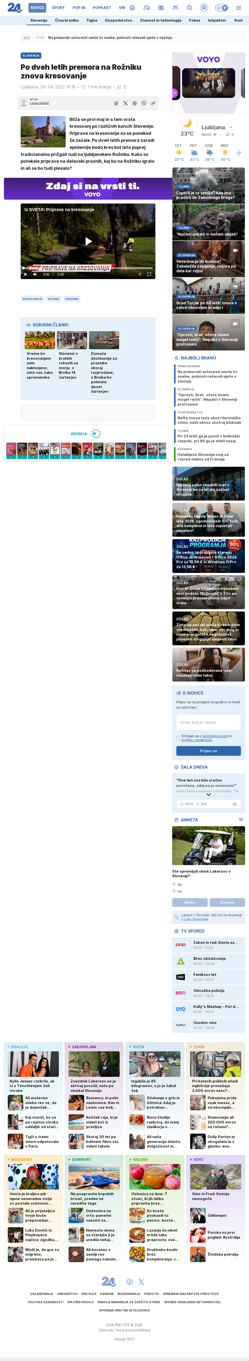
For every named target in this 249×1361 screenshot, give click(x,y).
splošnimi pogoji (215, 736)
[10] (98, 451)
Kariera (107, 1294)
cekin (199, 1047)
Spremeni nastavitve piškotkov (191, 1294)
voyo (198, 1159)
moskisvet (21, 1159)
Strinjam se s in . (206, 738)
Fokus (194, 20)
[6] (55, 451)
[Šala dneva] (234, 804)
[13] (131, 451)
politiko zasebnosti (196, 740)
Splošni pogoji (80, 1302)
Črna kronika (67, 20)
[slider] (87, 268)
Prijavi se (208, 751)
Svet (238, 20)
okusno (140, 1159)
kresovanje (32, 299)
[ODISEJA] (86, 434)
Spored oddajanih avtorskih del (192, 1302)
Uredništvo (67, 1294)
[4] (33, 451)
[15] (153, 451)
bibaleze (19, 1047)
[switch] (222, 8)
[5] (44, 451)
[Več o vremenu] (238, 152)
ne (180, 891)
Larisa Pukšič (39, 103)
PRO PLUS (88, 1294)
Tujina (91, 20)
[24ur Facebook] (129, 1282)
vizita (138, 1047)
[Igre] (147, 8)
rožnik (54, 299)
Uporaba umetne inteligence (124, 1310)
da (180, 884)
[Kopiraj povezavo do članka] (153, 103)
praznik (72, 299)
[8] (77, 451)
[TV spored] (161, 8)
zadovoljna (84, 1047)
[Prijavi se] (204, 8)
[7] (66, 451)
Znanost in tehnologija (160, 20)
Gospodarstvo (118, 20)
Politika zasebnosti (45, 1302)
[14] (142, 451)
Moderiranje (128, 1294)
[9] (87, 451)
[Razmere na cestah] (175, 8)
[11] (109, 451)
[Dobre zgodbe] (132, 8)
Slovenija (38, 20)
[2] (11, 451)
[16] (164, 451)
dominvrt (81, 1159)
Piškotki (151, 1294)
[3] (22, 451)
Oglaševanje (41, 1294)
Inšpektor (217, 20)
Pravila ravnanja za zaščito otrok (129, 1302)
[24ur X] (141, 1282)
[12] (120, 451)
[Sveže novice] (27, 38)
